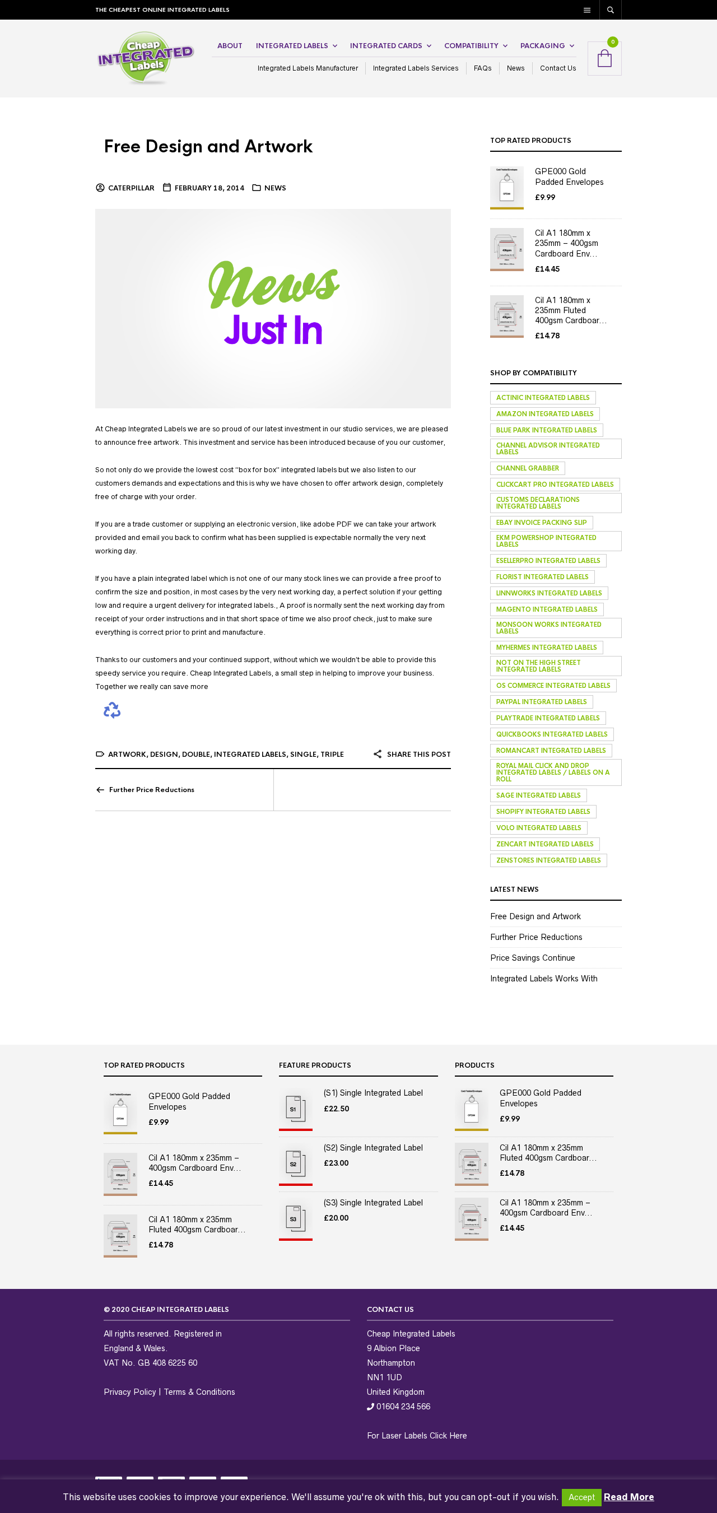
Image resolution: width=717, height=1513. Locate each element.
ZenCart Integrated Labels (545, 844)
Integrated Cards (386, 45)
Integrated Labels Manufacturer (308, 68)
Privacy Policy (130, 1392)
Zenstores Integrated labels (548, 860)
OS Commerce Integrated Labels (553, 686)
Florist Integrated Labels (542, 577)
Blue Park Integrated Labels (546, 430)
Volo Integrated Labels (538, 828)
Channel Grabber (527, 468)
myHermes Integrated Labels (546, 647)
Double (196, 754)
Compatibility (471, 45)
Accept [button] (582, 1497)
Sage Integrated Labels (538, 795)
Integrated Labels (292, 45)
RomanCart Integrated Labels (551, 751)
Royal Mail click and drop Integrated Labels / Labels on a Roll (553, 772)
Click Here (448, 1435)
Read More (629, 1497)
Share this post (418, 754)
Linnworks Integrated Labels (549, 593)
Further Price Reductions (151, 789)
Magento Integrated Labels (547, 609)
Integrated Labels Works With (544, 978)
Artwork (127, 754)
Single (303, 754)
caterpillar (131, 188)
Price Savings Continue (532, 957)
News (516, 68)
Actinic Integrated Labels (543, 398)
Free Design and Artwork (208, 146)
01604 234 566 (402, 1406)
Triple (332, 754)
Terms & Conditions (199, 1392)
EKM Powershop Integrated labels (546, 541)
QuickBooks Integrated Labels (552, 734)
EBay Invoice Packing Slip (541, 523)
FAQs (483, 68)
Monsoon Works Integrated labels (549, 628)
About (230, 45)
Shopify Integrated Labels (543, 812)
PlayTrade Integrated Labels (548, 718)
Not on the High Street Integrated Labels (538, 666)
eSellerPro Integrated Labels (548, 561)
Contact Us (558, 68)
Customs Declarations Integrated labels (538, 503)
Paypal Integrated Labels (541, 702)
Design (164, 754)
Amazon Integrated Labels (545, 414)
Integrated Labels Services (416, 68)
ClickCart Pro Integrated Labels (555, 484)
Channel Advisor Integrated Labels (548, 448)
